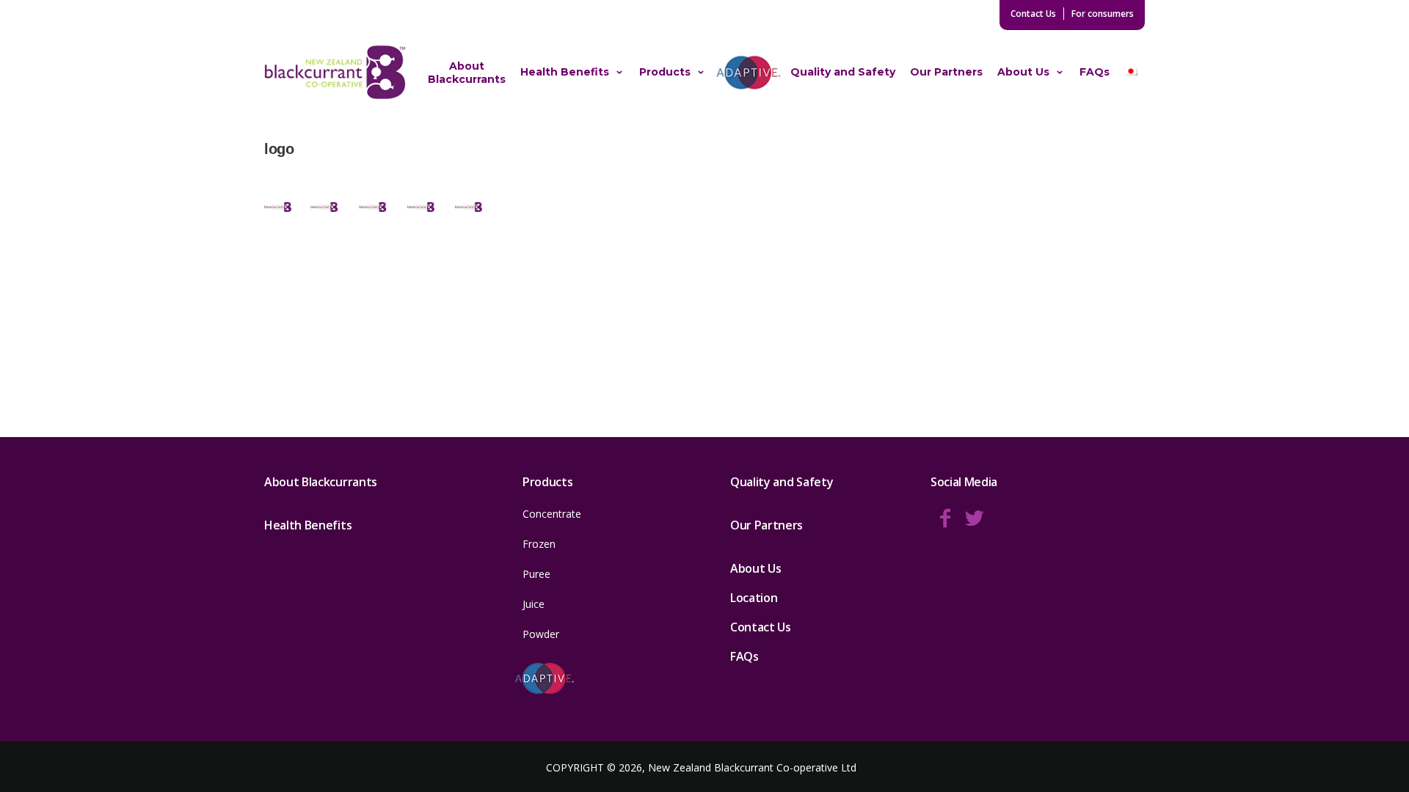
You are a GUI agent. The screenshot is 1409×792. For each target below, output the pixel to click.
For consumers (1102, 13)
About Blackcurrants (467, 72)
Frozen (539, 544)
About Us (1023, 71)
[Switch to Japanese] (1131, 72)
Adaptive (748, 71)
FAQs (1094, 71)
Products (665, 71)
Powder (541, 634)
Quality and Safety (842, 71)
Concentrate (552, 514)
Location (753, 598)
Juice (534, 604)
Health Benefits (564, 71)
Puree (536, 574)
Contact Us (1033, 13)
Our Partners (946, 71)
